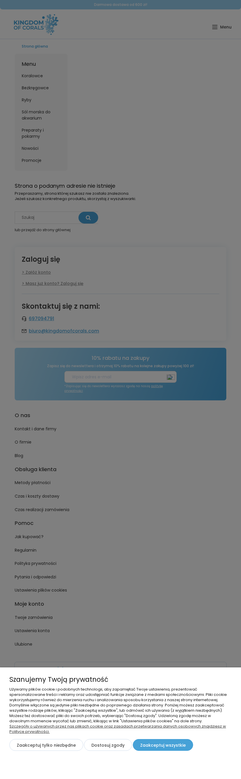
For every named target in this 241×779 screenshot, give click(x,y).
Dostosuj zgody (108, 745)
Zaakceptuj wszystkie (163, 745)
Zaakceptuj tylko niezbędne (46, 745)
